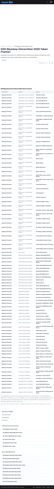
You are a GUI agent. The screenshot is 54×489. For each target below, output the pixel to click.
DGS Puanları (4, 60)
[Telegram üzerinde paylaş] (52, 63)
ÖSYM (41, 404)
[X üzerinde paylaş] (44, 63)
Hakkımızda (38, 487)
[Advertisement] (27, 14)
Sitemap (48, 487)
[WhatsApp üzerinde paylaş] (49, 63)
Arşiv (34, 487)
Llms (52, 487)
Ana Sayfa (2, 46)
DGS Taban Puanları (9, 46)
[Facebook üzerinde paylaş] (47, 63)
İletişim (43, 487)
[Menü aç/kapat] (51, 2)
